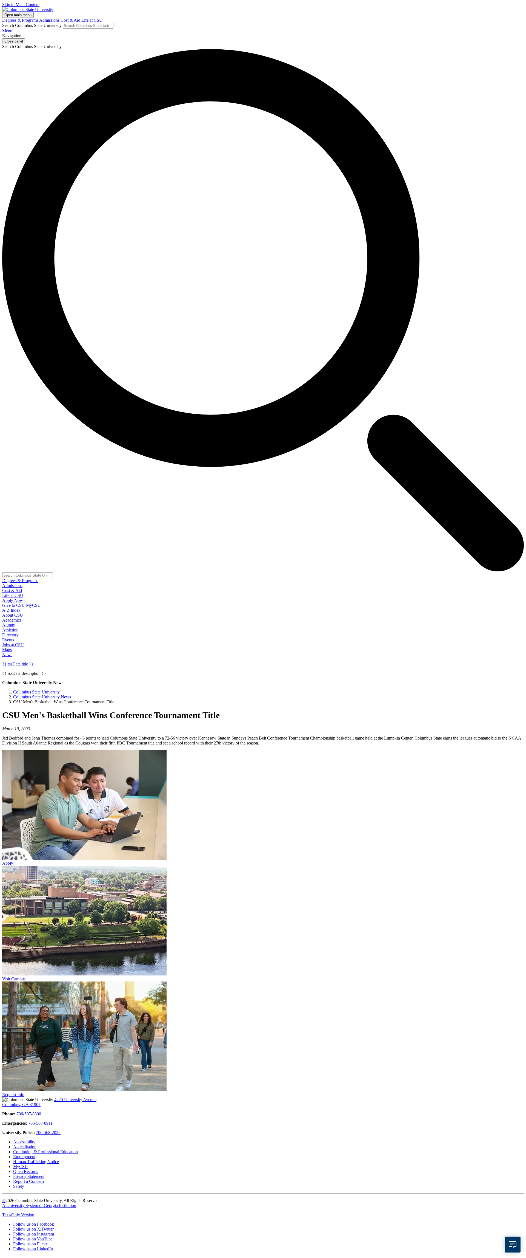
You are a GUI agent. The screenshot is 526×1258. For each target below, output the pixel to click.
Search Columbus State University (32, 25)
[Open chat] (513, 1245)
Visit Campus (13, 979)
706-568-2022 (48, 1132)
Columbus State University (36, 692)
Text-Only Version (18, 1214)
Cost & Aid (71, 20)
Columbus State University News (42, 697)
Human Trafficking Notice (36, 1161)
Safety (18, 1186)
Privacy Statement (28, 1176)
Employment (24, 1156)
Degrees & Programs (20, 20)
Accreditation (24, 1146)
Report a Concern (28, 1181)
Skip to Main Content (20, 4)
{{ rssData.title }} (17, 664)
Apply (7, 863)
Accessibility (24, 1141)
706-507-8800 (28, 1114)
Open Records (25, 1171)
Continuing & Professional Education (45, 1151)
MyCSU (33, 605)
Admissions (50, 20)
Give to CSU (14, 605)
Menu (7, 31)
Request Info (13, 1094)
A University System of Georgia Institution (39, 1205)
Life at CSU (91, 20)
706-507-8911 (40, 1123)
